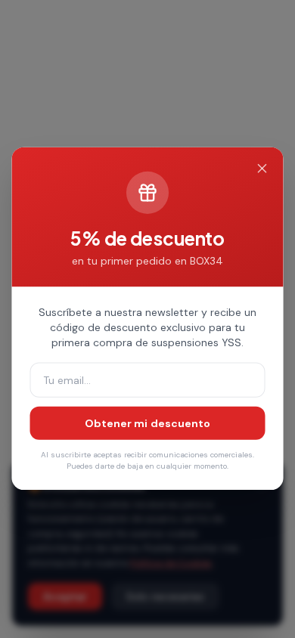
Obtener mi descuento (147, 423)
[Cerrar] (262, 169)
